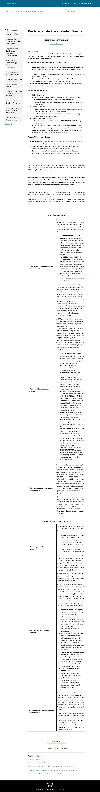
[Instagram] (52, 785)
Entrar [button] (75, 3)
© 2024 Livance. (39, 789)
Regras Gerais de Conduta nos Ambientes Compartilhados (12, 52)
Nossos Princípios (12, 34)
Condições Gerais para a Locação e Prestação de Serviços (14, 93)
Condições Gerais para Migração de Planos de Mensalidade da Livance (14, 83)
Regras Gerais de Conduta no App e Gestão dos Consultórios (12, 64)
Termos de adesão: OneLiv (37, 763)
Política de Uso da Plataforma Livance (12, 73)
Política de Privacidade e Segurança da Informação (14, 110)
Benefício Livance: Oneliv (36, 759)
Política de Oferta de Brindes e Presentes (13, 102)
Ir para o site (66, 3)
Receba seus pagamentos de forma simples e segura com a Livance (51, 766)
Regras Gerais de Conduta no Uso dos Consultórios (13, 41)
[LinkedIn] (48, 785)
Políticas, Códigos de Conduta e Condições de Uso (27, 11)
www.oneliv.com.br (56, 44)
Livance (7, 11)
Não (61, 745)
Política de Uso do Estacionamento (12, 119)
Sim (51, 745)
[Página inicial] (10, 3)
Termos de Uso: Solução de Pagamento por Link (44, 774)
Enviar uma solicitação (86, 3)
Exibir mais (8, 124)
